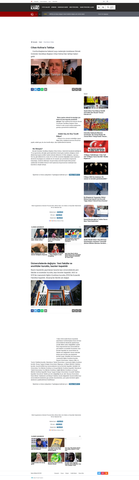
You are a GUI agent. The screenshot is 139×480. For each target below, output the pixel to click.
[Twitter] (35, 89)
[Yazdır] (45, 89)
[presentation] (36, 14)
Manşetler (36, 1)
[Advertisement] (69, 29)
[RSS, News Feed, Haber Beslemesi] (106, 473)
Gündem (53, 7)
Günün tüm (103, 14)
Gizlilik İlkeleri (74, 473)
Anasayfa (56, 473)
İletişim (67, 473)
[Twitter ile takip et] (99, 473)
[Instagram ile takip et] (103, 473)
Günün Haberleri (43, 1)
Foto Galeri (46, 7)
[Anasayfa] (31, 1)
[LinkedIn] (38, 89)
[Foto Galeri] (107, 1)
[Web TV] (104, 1)
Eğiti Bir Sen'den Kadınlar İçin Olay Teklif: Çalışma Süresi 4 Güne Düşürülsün (68, 14)
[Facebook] (32, 89)
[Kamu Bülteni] (35, 7)
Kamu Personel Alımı (87, 7)
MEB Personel (74, 7)
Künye (62, 473)
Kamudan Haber (63, 7)
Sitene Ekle (55, 1)
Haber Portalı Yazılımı (38, 477)
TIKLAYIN (60, 212)
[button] (73, 89)
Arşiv (50, 1)
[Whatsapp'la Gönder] (42, 89)
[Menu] (99, 7)
